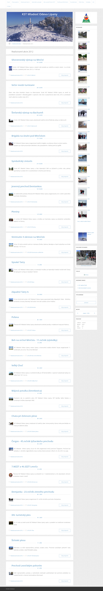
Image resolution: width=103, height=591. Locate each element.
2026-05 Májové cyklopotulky (86, 265)
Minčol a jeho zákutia (91, 233)
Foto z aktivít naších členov (84, 221)
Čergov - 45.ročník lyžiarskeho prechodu (32, 441)
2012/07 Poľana (31, 330)
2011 (89, 199)
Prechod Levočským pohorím (27, 565)
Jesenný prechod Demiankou (27, 186)
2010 (89, 210)
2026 (89, 30)
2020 (89, 98)
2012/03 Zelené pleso (32, 431)
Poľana (15, 317)
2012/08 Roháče (31, 307)
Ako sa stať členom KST (49, 2)
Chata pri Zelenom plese (24, 415)
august (84, 313)
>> (94, 313)
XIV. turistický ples (21, 514)
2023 (89, 64)
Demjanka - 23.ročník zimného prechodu (33, 491)
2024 (89, 53)
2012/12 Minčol (31, 75)
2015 (89, 154)
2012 (89, 187)
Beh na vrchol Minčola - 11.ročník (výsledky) (34, 340)
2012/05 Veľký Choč (32, 381)
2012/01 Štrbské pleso (33, 556)
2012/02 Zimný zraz (32, 482)
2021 (89, 86)
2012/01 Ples (30, 530)
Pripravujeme (15, 2)
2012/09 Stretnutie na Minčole (35, 252)
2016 (89, 143)
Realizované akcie (25, 2)
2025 (89, 42)
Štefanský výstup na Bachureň (27, 112)
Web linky (81, 2)
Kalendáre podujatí (36, 2)
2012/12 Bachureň (32, 126)
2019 (89, 109)
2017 (89, 131)
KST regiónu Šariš (82, 285)
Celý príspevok (64, 75)
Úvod (8, 2)
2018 (89, 120)
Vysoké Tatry (18, 262)
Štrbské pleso (19, 540)
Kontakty (88, 2)
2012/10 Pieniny (31, 227)
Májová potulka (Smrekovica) (27, 390)
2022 (89, 75)
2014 (89, 165)
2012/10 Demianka (32, 202)
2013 (89, 176)
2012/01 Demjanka (32, 505)
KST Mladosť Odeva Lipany (39, 14)
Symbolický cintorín (22, 161)
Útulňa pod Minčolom (62, 2)
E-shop (9, 6)
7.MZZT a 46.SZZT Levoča (25, 466)
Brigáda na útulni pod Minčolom (28, 135)
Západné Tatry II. (20, 291)
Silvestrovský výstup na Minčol (28, 59)
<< (77, 313)
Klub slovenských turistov (84, 288)
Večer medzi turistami (23, 85)
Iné (93, 2)
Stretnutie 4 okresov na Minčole (28, 236)
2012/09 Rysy (30, 282)
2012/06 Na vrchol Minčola (34, 355)
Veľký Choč (17, 365)
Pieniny (15, 211)
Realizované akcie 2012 (17, 75)
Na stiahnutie (73, 2)
